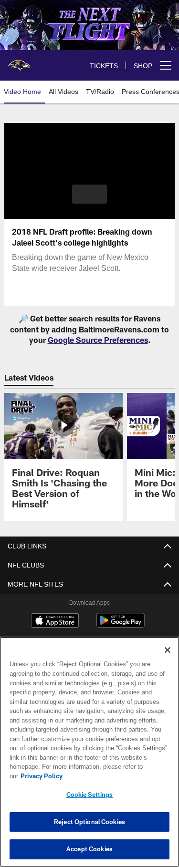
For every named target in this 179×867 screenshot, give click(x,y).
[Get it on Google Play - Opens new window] (120, 625)
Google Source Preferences (98, 339)
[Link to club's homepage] (19, 61)
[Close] (167, 659)
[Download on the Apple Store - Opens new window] (55, 621)
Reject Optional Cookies (89, 822)
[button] (89, 194)
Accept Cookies (89, 849)
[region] (89, 756)
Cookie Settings (89, 794)
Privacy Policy (115, 776)
